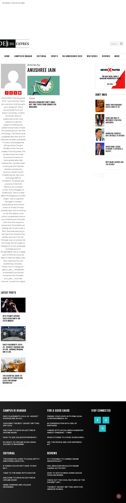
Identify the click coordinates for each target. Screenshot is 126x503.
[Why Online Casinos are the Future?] (99, 163)
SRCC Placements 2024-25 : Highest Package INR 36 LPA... (20, 417)
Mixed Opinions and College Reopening (17, 486)
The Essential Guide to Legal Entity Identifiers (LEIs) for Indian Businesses (13, 379)
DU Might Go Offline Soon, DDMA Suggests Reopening (19, 443)
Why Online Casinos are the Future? (115, 163)
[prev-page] (97, 175)
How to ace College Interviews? (20, 437)
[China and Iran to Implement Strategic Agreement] (99, 120)
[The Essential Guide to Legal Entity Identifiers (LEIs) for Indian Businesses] (13, 364)
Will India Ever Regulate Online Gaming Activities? (63, 467)
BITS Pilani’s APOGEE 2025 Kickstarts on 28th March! (11, 318)
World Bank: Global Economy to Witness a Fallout (114, 148)
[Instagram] (11, 93)
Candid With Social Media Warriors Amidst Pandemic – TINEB (65, 431)
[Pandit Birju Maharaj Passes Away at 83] (99, 106)
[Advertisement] (77, 28)
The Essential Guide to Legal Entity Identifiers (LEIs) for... (21, 460)
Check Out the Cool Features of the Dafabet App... (66, 481)
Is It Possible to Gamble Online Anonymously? (63, 460)
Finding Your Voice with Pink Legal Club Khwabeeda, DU (64, 417)
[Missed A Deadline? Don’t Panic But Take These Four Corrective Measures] (43, 85)
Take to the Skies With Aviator (19, 473)
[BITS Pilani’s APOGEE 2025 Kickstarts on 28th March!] (13, 305)
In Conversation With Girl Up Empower (62, 424)
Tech (32, 98)
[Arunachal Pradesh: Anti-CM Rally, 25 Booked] (99, 134)
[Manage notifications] (118, 496)
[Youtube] (20, 93)
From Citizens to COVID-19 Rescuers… (66, 437)
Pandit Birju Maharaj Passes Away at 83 (114, 106)
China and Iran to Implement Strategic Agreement (114, 120)
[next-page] (102, 175)
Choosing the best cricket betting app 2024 (21, 424)
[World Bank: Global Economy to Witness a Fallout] (99, 149)
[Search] (121, 43)
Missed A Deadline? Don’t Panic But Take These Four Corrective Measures (42, 104)
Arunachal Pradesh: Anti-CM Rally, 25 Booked (115, 134)
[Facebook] (7, 93)
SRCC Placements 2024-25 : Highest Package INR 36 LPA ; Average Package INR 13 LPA (13, 348)
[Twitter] (15, 93)
